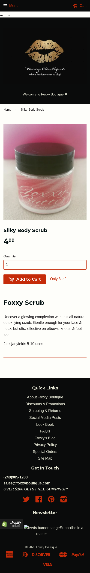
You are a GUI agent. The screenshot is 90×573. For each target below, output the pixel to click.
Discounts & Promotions (45, 404)
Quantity (9, 256)
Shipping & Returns (45, 411)
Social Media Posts (45, 418)
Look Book (45, 424)
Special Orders (45, 452)
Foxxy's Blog (45, 438)
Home (7, 109)
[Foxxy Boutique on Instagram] (63, 501)
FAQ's (45, 431)
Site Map (45, 458)
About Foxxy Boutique (45, 397)
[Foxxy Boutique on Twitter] (26, 501)
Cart (83, 6)
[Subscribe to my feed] (42, 528)
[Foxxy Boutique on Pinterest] (51, 501)
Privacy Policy (45, 445)
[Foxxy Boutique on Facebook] (38, 501)
